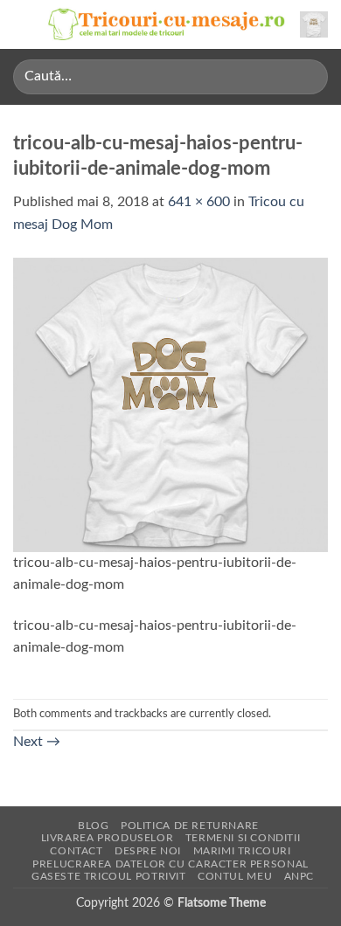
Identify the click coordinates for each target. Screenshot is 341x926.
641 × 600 (199, 202)
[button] (23, 24)
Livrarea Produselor (107, 838)
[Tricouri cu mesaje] (167, 25)
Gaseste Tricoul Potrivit (108, 876)
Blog (93, 825)
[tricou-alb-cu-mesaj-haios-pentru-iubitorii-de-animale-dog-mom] (170, 404)
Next (36, 742)
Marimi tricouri (242, 851)
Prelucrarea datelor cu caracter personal (170, 864)
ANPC (299, 876)
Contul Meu (235, 876)
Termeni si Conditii (243, 838)
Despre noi (148, 851)
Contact (76, 851)
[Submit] (307, 76)
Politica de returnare (190, 825)
